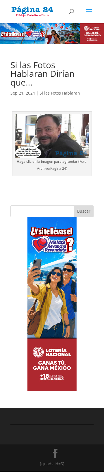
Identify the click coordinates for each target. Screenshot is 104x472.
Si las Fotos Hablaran (60, 93)
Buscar (83, 211)
